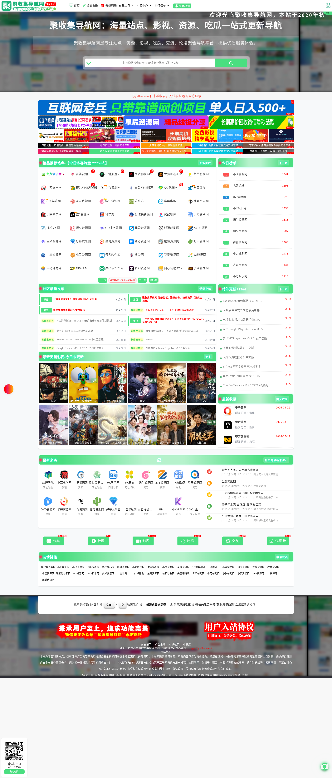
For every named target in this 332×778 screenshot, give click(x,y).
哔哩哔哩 (170, 192)
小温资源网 (48, 565)
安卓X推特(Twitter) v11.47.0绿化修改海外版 (170, 302)
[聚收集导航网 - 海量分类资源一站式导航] (30, 5)
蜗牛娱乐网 (108, 559)
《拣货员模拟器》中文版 (238, 349)
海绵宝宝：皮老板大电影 (83, 393)
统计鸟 (123, 565)
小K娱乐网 (53, 192)
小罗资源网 (168, 559)
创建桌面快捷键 (156, 596)
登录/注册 (184, 6)
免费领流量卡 (55, 166)
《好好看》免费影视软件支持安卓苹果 (217, 137)
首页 (77, 5)
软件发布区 (137, 302)
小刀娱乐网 (54, 179)
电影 (94, 372)
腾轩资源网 (201, 192)
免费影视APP (144, 166)
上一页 (102, 272)
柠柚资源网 (273, 559)
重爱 (142, 393)
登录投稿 (205, 280)
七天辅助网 (201, 233)
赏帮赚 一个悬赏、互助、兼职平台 (268, 143)
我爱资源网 (142, 219)
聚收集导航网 (48, 559)
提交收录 (92, 5)
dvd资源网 (258, 565)
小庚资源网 (54, 246)
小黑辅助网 (228, 559)
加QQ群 (14, 771)
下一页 (142, 272)
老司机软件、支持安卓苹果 (115, 137)
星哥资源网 (112, 233)
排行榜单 (160, 5)
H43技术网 (93, 565)
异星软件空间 (114, 260)
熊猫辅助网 (171, 219)
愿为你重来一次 (53, 434)
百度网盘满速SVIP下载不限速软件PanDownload (172, 323)
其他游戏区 (48, 323)
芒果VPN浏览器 (86, 179)
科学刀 (109, 206)
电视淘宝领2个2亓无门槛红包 (241, 311)
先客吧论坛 (183, 565)
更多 (208, 348)
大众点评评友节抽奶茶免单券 (241, 302)
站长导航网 (168, 565)
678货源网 (93, 559)
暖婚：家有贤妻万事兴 (172, 434)
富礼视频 (82, 166)
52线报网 (199, 246)
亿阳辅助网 (198, 565)
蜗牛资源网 (112, 192)
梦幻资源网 (142, 260)
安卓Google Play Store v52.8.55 (243, 321)
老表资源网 (83, 192)
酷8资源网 (83, 206)
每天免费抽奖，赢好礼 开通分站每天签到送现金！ (167, 143)
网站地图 (166, 643)
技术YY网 (53, 219)
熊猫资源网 (123, 559)
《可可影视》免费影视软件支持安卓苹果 (268, 137)
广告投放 (160, 636)
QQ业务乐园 (113, 219)
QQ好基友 (138, 565)
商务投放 (205, 155)
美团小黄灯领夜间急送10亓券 (241, 368)
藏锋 (53, 393)
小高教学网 (54, 206)
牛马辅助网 (54, 260)
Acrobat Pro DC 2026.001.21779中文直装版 (80, 331)
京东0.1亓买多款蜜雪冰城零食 (242, 358)
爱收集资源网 (144, 206)
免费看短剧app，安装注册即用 (166, 137)
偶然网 (213, 559)
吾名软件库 (112, 246)
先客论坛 (199, 179)
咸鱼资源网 (171, 233)
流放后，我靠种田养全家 (171, 393)
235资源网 (200, 219)
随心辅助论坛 (173, 260)
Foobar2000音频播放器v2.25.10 (242, 292)
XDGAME (83, 260)
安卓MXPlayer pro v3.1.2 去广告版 (245, 330)
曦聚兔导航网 (63, 565)
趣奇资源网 (142, 233)
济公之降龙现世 (83, 434)
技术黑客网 (108, 565)
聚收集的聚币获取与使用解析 (69, 302)
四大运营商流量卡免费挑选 (115, 143)
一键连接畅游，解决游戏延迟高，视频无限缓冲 (64, 143)
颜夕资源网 (83, 219)
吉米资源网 (54, 233)
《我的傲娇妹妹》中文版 (238, 339)
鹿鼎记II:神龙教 (112, 393)
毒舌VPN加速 (144, 179)
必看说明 (146, 636)
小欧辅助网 (201, 260)
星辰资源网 (183, 559)
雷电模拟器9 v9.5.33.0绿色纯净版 (74, 323)
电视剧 (63, 372)
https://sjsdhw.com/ (200, 640)
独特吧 (273, 565)
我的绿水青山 (142, 434)
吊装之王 (201, 434)
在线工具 (124, 5)
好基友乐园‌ (83, 233)
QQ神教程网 (198, 559)
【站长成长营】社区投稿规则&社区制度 (75, 291)
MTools (150, 331)
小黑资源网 (83, 246)
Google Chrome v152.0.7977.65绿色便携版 (248, 377)
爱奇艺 (139, 192)
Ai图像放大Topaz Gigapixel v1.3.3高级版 (168, 340)
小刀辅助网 (201, 206)
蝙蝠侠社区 (48, 571)
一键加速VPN (114, 166)
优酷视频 (170, 206)
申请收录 (174, 636)
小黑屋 (187, 636)
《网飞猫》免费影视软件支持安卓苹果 (217, 143)
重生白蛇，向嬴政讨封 (112, 434)
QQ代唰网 (171, 179)
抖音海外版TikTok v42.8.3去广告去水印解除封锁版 (84, 312)
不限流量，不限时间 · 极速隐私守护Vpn (63, 137)
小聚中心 (142, 5)
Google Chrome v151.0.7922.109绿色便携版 (80, 340)
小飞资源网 (112, 179)
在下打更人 (201, 393)
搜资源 (139, 246)
